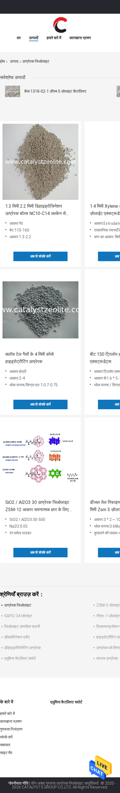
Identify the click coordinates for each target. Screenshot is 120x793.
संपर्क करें (6, 737)
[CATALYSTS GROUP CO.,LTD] (60, 25)
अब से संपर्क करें (40, 256)
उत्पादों (33, 38)
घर (19, 38)
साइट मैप (6, 752)
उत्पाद (14, 61)
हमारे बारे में (54, 38)
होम (2, 61)
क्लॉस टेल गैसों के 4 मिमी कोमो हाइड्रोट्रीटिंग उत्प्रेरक (29, 358)
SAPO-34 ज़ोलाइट (18, 616)
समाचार (5, 745)
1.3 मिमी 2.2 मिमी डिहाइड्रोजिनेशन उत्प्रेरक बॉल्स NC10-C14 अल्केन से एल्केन (35, 210)
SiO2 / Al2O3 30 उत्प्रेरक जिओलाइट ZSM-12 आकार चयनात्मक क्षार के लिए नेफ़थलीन (37, 506)
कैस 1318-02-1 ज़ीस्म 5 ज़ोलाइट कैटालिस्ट (55, 91)
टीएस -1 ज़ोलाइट (108, 616)
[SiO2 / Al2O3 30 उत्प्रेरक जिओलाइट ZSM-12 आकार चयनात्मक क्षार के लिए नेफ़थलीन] (40, 458)
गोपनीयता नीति (18, 783)
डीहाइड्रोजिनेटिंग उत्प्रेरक (22, 647)
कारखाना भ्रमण (80, 38)
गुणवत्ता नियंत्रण (11, 729)
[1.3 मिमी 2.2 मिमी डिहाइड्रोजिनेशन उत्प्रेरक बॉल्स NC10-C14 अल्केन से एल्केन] (40, 162)
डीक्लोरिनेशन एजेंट (17, 637)
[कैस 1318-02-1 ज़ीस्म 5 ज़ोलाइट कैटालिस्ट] (12, 91)
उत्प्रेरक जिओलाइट (17, 605)
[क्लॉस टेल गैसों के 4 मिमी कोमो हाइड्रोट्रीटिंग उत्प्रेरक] (40, 310)
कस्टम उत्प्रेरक (107, 658)
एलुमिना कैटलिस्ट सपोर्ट (20, 658)
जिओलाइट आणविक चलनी (22, 626)
